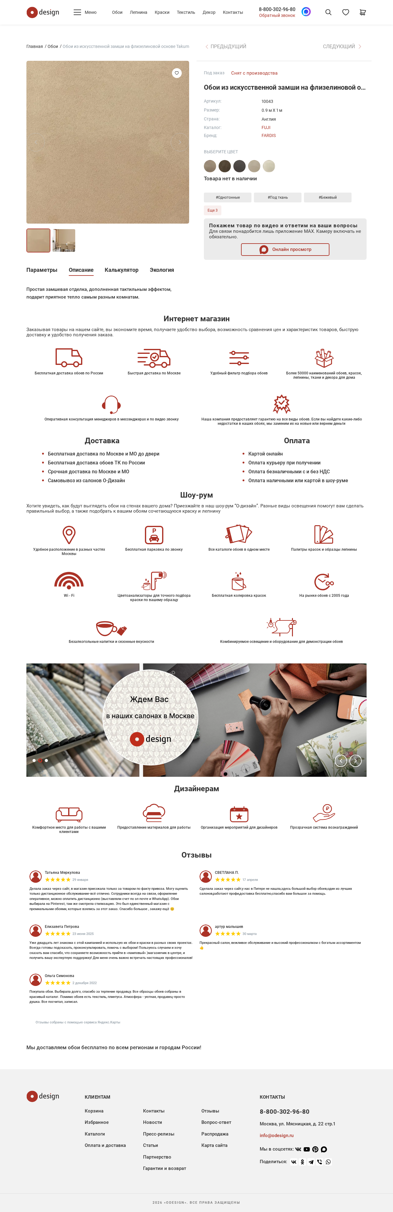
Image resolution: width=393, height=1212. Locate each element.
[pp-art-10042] (210, 166)
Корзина (94, 1111)
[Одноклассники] (302, 1162)
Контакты (233, 12)
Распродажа (214, 1134)
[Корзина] (363, 12)
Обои (117, 12)
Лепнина (138, 12)
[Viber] (319, 1162)
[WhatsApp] (328, 1162)
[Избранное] (345, 12)
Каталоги (95, 1134)
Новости (152, 1122)
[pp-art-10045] (225, 166)
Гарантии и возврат (164, 1168)
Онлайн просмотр (291, 249)
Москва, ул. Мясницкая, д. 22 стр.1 (297, 1124)
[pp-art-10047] (254, 166)
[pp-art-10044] (269, 166)
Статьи (150, 1145)
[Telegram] (311, 1162)
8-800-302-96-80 (277, 9)
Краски (162, 12)
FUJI (266, 127)
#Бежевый (328, 197)
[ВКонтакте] (294, 1162)
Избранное (97, 1122)
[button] (341, 761)
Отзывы (210, 1111)
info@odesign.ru (277, 1135)
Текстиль (186, 12)
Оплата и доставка (105, 1145)
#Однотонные (228, 197)
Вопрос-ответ (216, 1122)
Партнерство (157, 1157)
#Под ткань (278, 197)
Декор (209, 12)
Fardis (269, 135)
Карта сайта (214, 1145)
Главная (34, 46)
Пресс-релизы (158, 1134)
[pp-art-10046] (239, 166)
